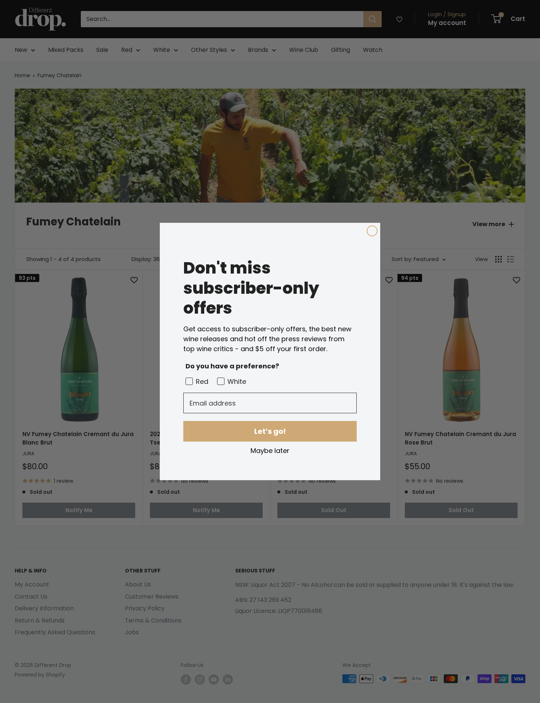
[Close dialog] (372, 231)
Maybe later (270, 450)
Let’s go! (270, 431)
